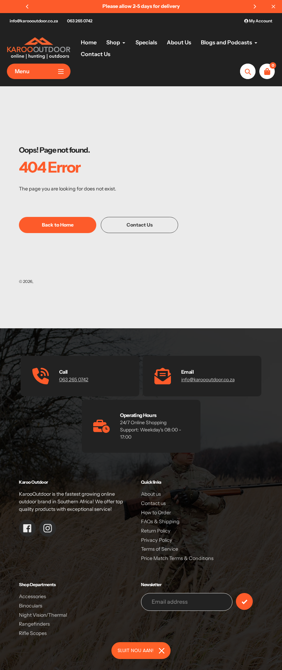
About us (151, 494)
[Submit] (244, 601)
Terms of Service (159, 549)
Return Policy (156, 531)
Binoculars (30, 606)
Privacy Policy (156, 540)
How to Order (156, 512)
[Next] (254, 6)
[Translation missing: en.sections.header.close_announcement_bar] (273, 6)
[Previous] (27, 6)
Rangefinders (34, 624)
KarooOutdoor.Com (52, 281)
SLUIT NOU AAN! (135, 650)
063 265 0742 (80, 20)
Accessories (32, 596)
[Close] (161, 650)
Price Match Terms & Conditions (177, 558)
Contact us (153, 503)
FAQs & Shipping (160, 521)
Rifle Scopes (33, 633)
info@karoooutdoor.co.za (34, 20)
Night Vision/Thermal (43, 615)
